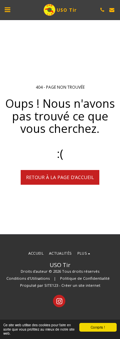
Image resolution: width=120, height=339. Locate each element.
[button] (7, 9)
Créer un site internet (80, 285)
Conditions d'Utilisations (28, 278)
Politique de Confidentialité (85, 278)
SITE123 (51, 285)
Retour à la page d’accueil (60, 177)
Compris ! (98, 327)
